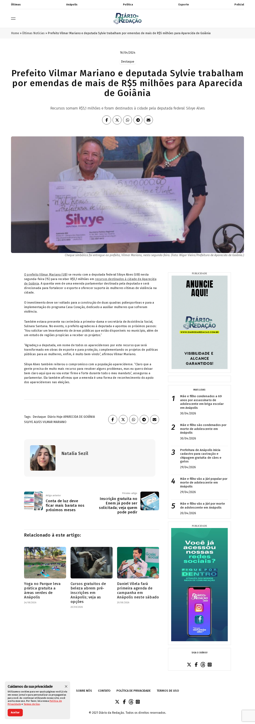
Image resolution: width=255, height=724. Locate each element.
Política (128, 4)
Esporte (183, 4)
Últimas (16, 4)
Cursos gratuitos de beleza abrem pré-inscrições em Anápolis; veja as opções (88, 592)
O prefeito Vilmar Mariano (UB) (45, 274)
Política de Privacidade (133, 690)
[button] (66, 686)
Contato (104, 690)
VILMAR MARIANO (54, 422)
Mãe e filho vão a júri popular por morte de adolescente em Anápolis (204, 482)
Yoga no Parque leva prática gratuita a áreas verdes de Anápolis (42, 590)
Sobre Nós (84, 690)
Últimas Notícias (33, 33)
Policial (239, 4)
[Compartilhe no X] (117, 119)
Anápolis (71, 4)
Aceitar (15, 712)
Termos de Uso (32, 704)
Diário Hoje (55, 417)
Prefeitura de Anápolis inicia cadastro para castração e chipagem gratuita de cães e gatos (200, 455)
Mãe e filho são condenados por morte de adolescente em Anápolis (203, 428)
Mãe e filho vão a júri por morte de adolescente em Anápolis (202, 505)
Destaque (39, 417)
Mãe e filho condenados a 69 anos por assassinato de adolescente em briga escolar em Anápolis (202, 402)
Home (15, 33)
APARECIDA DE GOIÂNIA (79, 417)
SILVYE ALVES (33, 422)
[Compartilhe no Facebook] (106, 119)
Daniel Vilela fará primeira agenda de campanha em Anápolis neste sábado (138, 590)
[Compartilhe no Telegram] (137, 119)
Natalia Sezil (74, 453)
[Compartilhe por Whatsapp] (127, 119)
